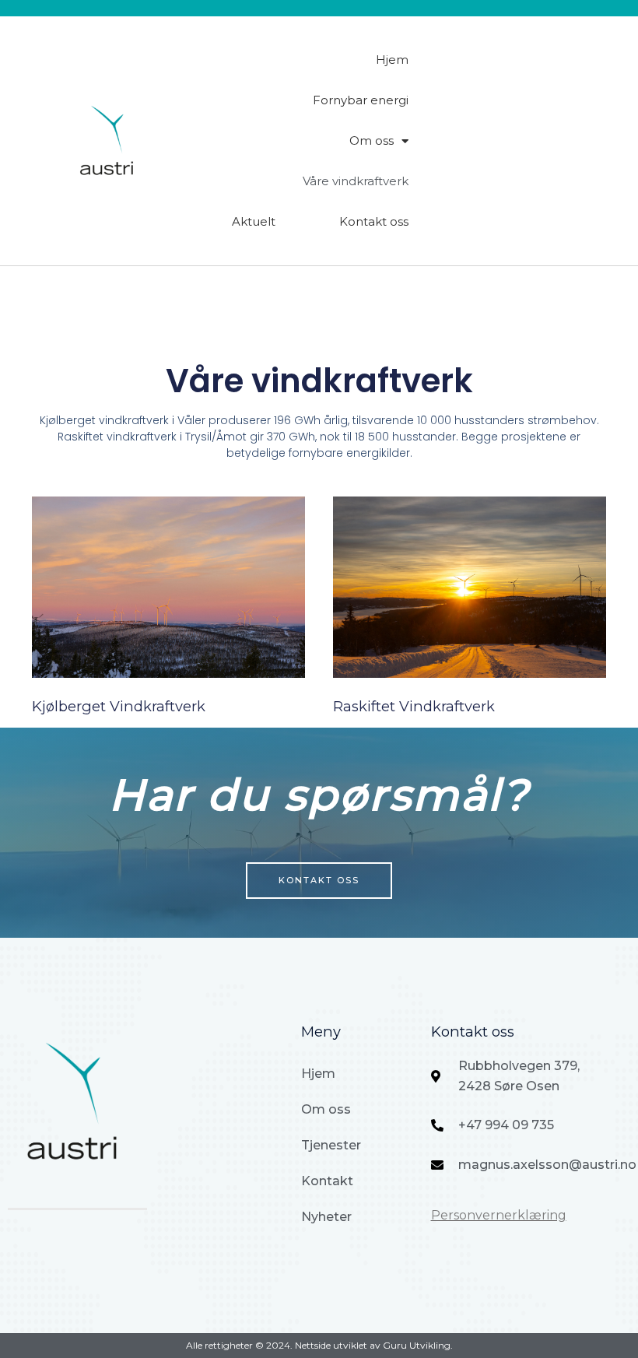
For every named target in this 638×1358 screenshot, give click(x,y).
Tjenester (331, 1145)
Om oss (371, 140)
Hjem (392, 59)
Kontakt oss (373, 221)
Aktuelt (253, 221)
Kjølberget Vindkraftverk (118, 706)
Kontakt (327, 1181)
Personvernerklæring (498, 1215)
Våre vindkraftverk (355, 181)
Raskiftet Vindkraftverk (414, 706)
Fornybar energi (360, 100)
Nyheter (326, 1216)
